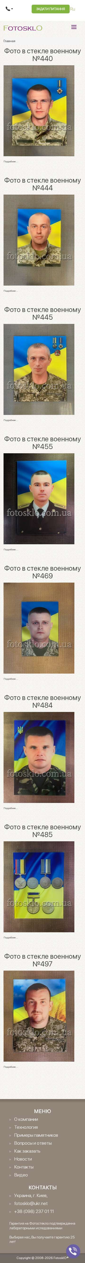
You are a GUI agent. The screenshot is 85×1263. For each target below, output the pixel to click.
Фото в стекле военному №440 (42, 55)
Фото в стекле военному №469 (42, 572)
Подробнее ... (11, 161)
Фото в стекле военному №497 (42, 960)
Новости (23, 1159)
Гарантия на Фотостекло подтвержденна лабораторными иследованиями (42, 1225)
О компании (26, 1119)
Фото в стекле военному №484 (42, 701)
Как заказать (27, 1151)
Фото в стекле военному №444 (42, 184)
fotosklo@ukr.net (31, 1203)
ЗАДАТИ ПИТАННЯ (50, 9)
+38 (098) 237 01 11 (34, 1211)
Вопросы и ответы (33, 1143)
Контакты (24, 1167)
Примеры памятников (36, 1135)
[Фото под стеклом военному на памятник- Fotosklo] (39, 110)
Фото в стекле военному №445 (42, 313)
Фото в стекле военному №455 (42, 443)
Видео (21, 1175)
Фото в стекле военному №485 (42, 831)
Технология (26, 1127)
